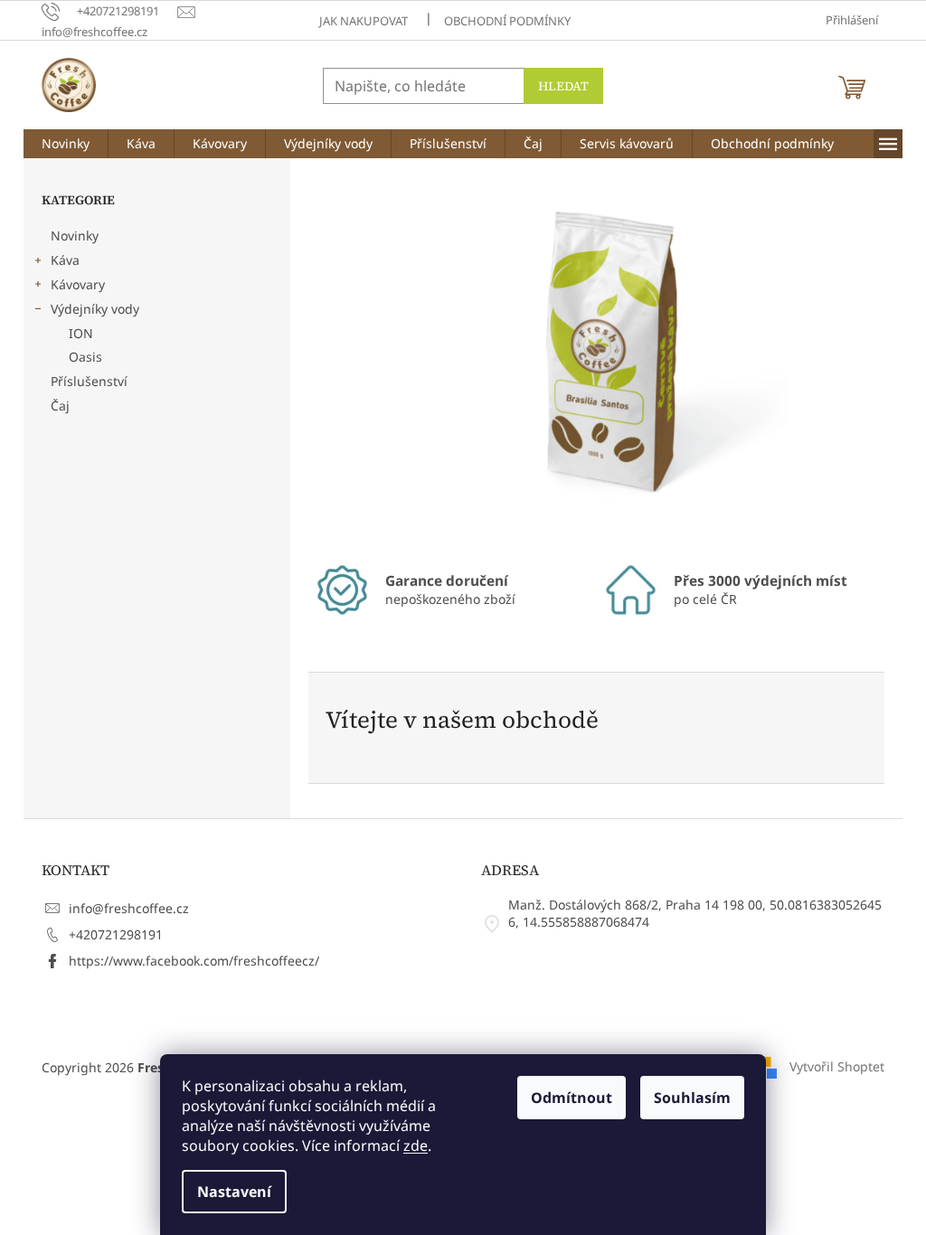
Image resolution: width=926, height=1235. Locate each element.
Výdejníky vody (95, 308)
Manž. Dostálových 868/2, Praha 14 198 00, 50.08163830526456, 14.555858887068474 (695, 913)
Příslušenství (89, 381)
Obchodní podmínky (507, 21)
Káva (65, 260)
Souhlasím (692, 1098)
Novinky (75, 235)
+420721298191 (116, 934)
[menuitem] (66, 143)
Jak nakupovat (363, 21)
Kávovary (78, 284)
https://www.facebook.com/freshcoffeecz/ (194, 960)
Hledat (563, 86)
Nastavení (234, 1192)
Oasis (85, 356)
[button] (353, 357)
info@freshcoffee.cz (129, 908)
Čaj (60, 405)
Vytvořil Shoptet (836, 1066)
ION (81, 333)
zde (415, 1145)
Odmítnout (571, 1098)
